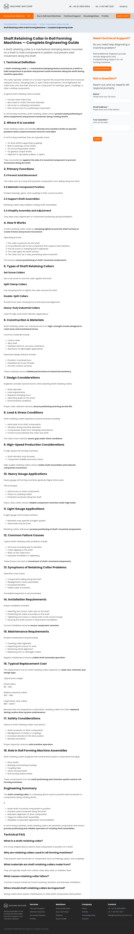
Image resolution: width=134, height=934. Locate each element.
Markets (59, 915)
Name (96, 94)
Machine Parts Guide (28, 24)
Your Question (101, 119)
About (84, 908)
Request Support (102, 68)
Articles (85, 912)
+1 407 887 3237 (106, 6)
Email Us (123, 6)
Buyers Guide (61, 919)
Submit (97, 139)
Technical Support (72, 16)
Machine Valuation (37, 912)
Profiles (105, 16)
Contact (85, 919)
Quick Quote (123, 16)
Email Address (101, 107)
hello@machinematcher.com (120, 915)
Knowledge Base (91, 16)
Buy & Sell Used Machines (49, 16)
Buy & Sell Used (62, 912)
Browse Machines (63, 908)
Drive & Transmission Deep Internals (54, 24)
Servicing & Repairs (37, 915)
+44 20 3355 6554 (81, 6)
